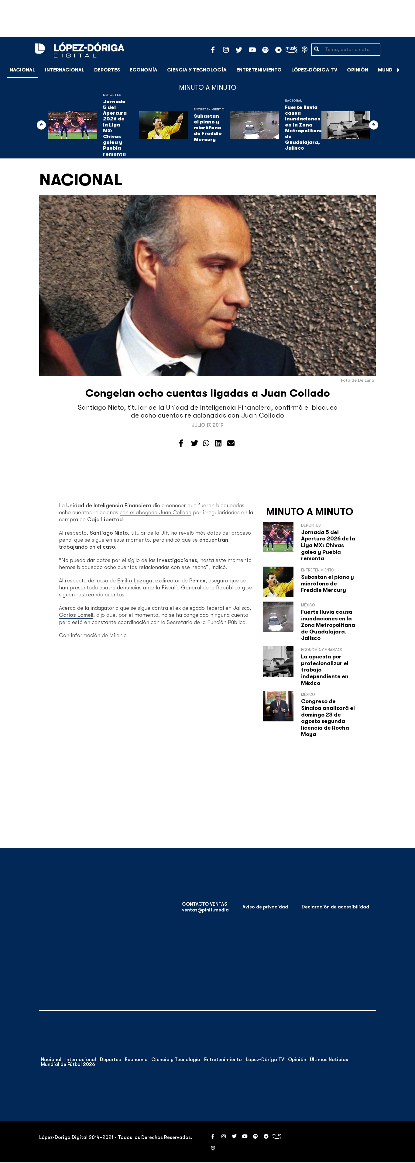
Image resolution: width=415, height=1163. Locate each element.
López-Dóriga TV (314, 70)
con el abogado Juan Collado (155, 512)
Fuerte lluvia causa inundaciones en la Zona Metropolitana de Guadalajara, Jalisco (304, 128)
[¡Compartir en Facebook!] (181, 443)
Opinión (357, 70)
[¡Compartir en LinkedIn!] (218, 443)
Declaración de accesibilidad (335, 906)
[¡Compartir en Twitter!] (194, 443)
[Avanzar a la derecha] (399, 70)
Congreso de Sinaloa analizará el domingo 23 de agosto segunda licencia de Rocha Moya (328, 717)
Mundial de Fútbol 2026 (68, 1064)
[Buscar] (407, 69)
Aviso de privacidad (265, 906)
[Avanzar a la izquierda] (41, 125)
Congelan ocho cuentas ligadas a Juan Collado (207, 393)
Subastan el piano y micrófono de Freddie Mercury (208, 127)
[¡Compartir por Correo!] (231, 443)
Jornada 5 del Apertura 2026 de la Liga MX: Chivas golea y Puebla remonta (115, 128)
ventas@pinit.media (205, 910)
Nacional (22, 70)
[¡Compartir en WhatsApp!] (206, 443)
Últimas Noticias (329, 1059)
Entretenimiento (259, 70)
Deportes (107, 70)
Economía (143, 70)
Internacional (64, 70)
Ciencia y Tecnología (197, 70)
